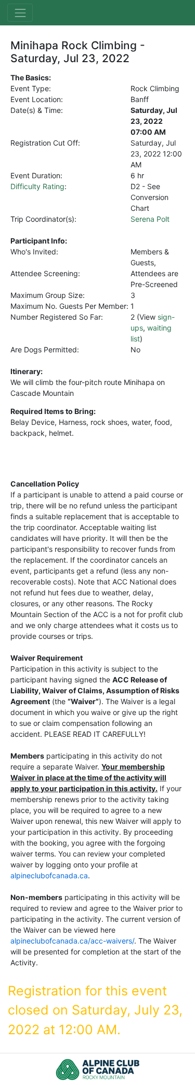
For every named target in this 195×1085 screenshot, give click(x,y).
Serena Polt (150, 219)
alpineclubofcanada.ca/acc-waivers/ (72, 940)
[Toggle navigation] (20, 13)
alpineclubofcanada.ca (49, 875)
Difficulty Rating (37, 186)
